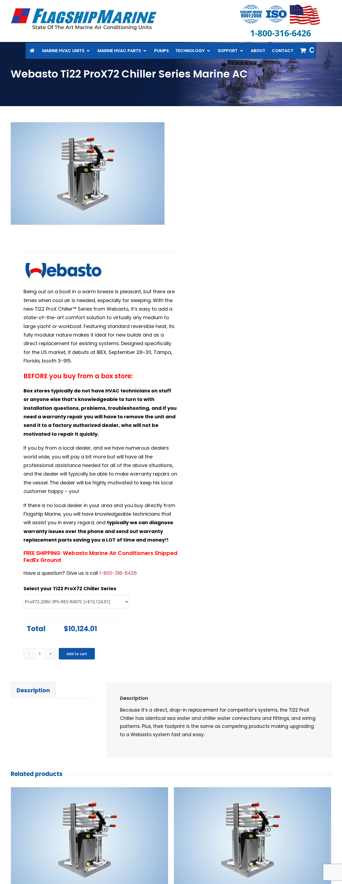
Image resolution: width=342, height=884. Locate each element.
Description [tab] (33, 690)
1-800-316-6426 (118, 573)
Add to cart (77, 653)
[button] (312, 50)
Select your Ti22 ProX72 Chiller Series (70, 588)
